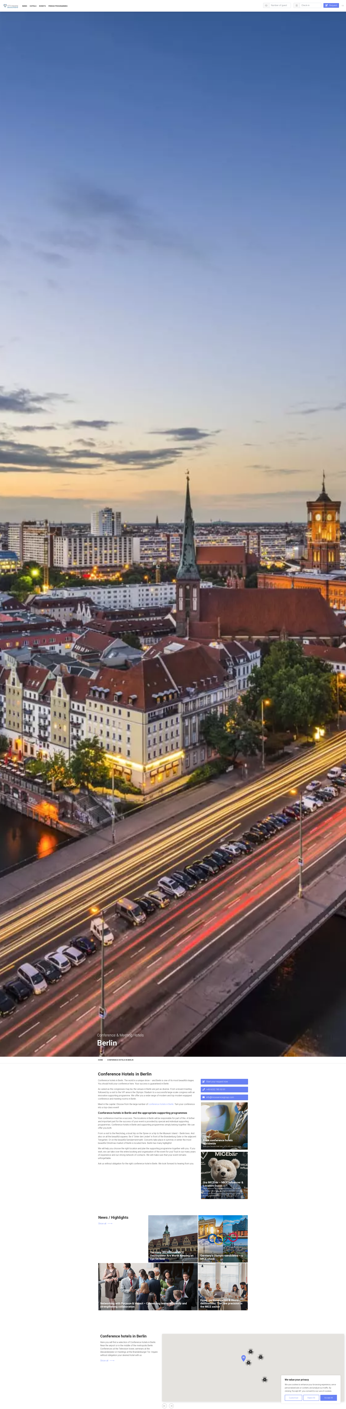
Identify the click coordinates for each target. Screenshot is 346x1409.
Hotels (33, 6)
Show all (102, 1223)
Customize (293, 1398)
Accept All (328, 1398)
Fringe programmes (57, 6)
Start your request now (217, 1081)
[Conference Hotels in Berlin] (10, 6)
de (343, 6)
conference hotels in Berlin (161, 1104)
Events (42, 6)
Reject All (311, 1398)
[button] (243, 1358)
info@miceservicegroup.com (220, 1097)
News (24, 6)
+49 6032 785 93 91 (215, 1089)
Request (333, 5)
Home (100, 1060)
